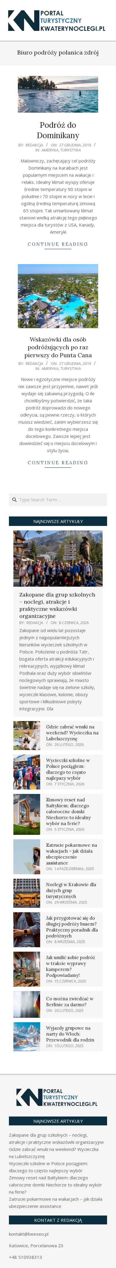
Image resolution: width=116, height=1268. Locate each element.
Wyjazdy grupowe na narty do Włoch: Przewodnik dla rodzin (70, 1034)
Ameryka (50, 150)
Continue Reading (58, 244)
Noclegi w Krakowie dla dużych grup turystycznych (71, 890)
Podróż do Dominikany (58, 130)
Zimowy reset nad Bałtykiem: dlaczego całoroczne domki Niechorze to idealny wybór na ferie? (68, 811)
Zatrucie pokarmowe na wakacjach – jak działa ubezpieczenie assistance (71, 854)
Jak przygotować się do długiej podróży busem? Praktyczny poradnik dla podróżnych (72, 927)
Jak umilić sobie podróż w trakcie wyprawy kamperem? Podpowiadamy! (70, 966)
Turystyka (70, 150)
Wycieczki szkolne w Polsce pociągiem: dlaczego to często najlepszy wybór (68, 769)
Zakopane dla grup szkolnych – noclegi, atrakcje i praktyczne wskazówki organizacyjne (57, 605)
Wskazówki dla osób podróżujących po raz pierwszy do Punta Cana (58, 347)
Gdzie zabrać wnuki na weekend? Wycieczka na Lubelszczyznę (72, 732)
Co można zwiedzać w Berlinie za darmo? (69, 1001)
